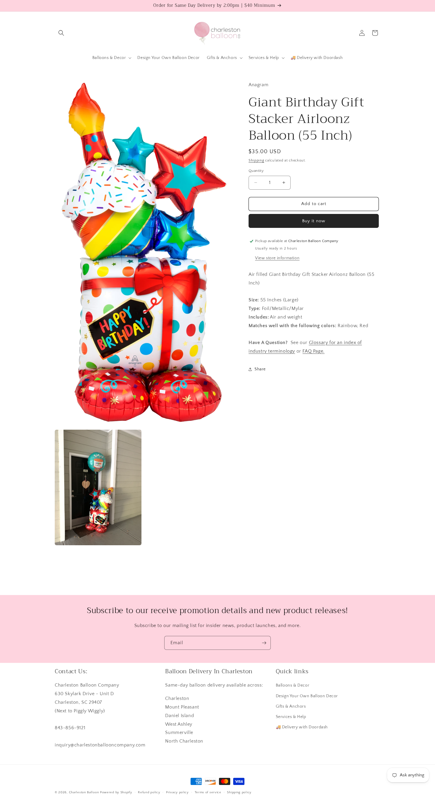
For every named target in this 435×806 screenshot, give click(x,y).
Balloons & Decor (293, 685)
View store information (277, 257)
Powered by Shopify (116, 792)
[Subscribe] (263, 643)
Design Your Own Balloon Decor (307, 696)
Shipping (256, 160)
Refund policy (149, 792)
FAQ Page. (313, 351)
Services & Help (291, 716)
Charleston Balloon (84, 792)
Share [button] (260, 369)
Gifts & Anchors (291, 706)
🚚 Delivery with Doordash (302, 727)
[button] (61, 32)
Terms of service (208, 792)
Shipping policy (239, 792)
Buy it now (313, 220)
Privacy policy (177, 792)
